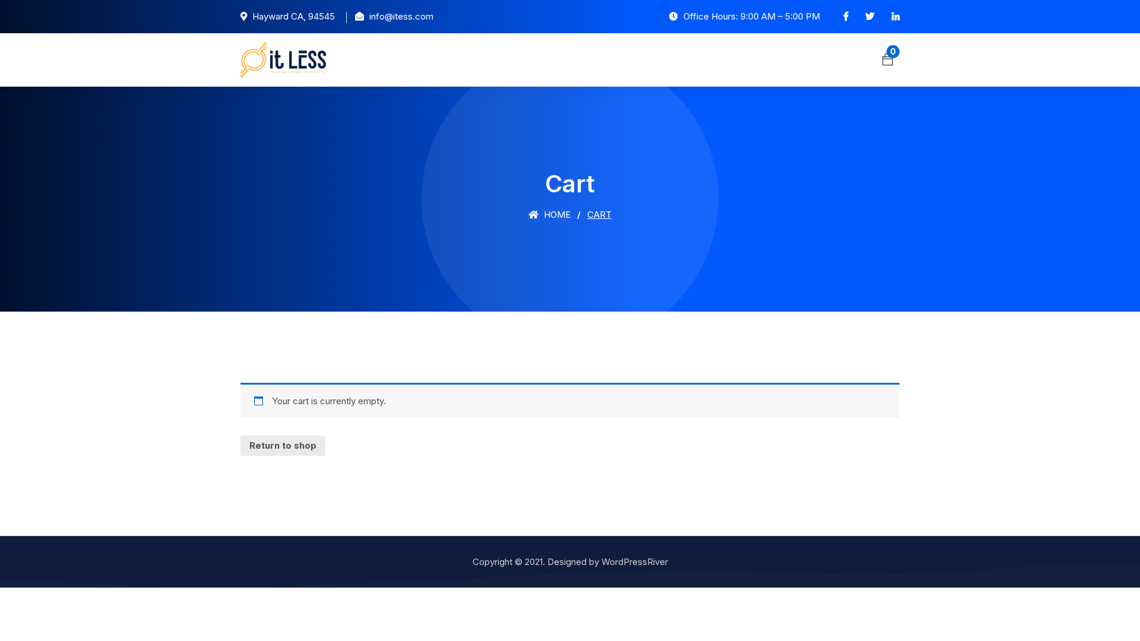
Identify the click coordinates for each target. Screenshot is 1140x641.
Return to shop (282, 445)
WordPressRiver (634, 561)
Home (556, 214)
